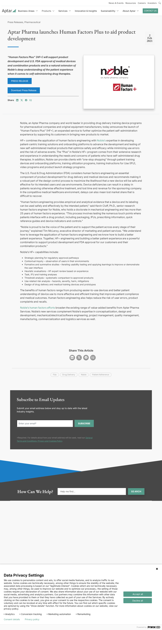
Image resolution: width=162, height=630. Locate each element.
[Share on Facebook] (26, 100)
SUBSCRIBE (84, 423)
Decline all (137, 600)
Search (136, 491)
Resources (130, 3)
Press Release (19, 81)
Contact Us (150, 11)
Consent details (12, 619)
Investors (152, 3)
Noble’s (101, 140)
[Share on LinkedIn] (17, 100)
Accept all (138, 594)
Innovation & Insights (86, 11)
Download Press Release (23, 90)
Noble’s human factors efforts (37, 307)
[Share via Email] (30, 100)
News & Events (116, 3)
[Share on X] (22, 100)
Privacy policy (32, 619)
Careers (142, 3)
